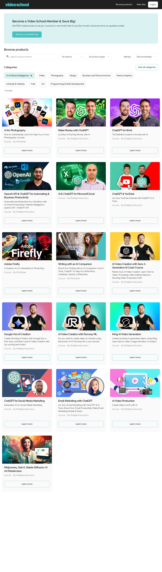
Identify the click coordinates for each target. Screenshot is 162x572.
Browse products (124, 4)
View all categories (147, 67)
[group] (74, 79)
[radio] (19, 75)
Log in (153, 4)
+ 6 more (8, 90)
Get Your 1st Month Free (27, 34)
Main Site (141, 4)
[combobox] (72, 57)
